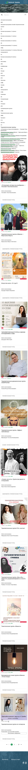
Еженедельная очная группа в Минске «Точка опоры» (13, 676)
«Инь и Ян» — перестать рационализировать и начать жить (12, 146)
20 (18, 744)
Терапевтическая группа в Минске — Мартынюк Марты (12, 235)
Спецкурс (3, 103)
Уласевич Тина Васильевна (8, 192)
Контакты (5, 759)
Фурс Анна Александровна (8, 486)
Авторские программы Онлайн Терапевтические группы (12, 25)
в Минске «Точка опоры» (13, 150)
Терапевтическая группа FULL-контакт (13, 528)
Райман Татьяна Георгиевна (9, 584)
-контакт (10, 143)
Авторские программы (6, 20)
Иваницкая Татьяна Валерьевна (10, 437)
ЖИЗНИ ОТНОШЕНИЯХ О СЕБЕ (13, 136)
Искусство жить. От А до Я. (9, 283)
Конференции (4, 66)
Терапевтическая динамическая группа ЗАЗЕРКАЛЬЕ (13, 381)
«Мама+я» (8, 148)
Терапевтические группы (7, 113)
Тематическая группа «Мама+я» (11, 626)
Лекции (2, 71)
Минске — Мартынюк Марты (14, 132)
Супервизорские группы (6, 108)
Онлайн (2, 85)
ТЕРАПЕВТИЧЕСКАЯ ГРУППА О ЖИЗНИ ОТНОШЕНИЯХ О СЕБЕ (13, 332)
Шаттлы (3, 122)
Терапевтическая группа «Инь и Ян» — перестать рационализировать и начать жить (13, 579)
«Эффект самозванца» (12, 140)
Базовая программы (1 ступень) (8, 31)
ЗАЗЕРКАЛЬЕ (13, 138)
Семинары (3, 94)
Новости (3, 75)
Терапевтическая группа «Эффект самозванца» (11, 431)
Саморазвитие (4, 89)
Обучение (3, 80)
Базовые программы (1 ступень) (8, 36)
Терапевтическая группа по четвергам (13, 724)
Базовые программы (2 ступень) (8, 40)
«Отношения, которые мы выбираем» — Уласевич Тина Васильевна (13, 185)
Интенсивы (3, 61)
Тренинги (3, 117)
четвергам (10, 152)
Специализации (4, 99)
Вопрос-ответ (15, 759)
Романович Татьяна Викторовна (10, 731)
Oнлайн (4, 444)
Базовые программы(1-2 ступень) (9, 45)
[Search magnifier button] (1, 14)
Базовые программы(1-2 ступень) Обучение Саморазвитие (11, 51)
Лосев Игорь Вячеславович (8, 388)
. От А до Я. (7, 134)
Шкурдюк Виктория (6, 339)
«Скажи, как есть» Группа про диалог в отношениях (13, 142)
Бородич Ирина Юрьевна (8, 290)
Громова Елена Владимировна (9, 633)
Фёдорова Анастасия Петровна (9, 535)
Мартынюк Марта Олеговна (8, 241)
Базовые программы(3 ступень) (8, 57)
